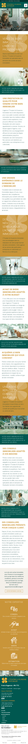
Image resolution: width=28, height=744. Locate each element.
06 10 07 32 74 (7, 706)
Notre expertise (5, 714)
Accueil (3, 710)
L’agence (3, 722)
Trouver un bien (5, 712)
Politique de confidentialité (6, 688)
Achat (3, 717)
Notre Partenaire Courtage (14, 591)
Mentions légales (17, 688)
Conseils (4, 716)
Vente (3, 719)
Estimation (4, 720)
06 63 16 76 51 (7, 696)
